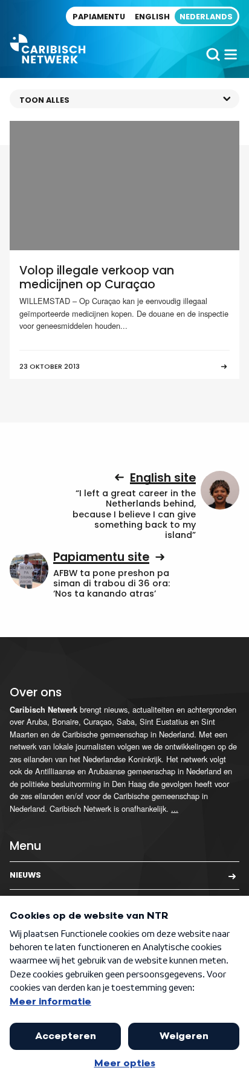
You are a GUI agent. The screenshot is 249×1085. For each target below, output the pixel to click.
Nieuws (25, 875)
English (152, 16)
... (174, 808)
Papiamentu (99, 16)
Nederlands (206, 16)
